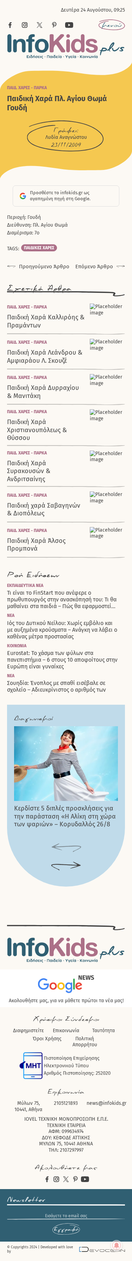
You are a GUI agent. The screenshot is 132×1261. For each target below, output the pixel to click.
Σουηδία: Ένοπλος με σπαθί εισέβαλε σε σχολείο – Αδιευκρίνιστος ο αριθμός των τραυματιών (56, 690)
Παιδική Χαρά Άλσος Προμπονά (36, 545)
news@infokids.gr (106, 1103)
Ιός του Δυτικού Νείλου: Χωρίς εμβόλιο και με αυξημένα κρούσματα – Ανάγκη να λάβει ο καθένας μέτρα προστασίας (62, 630)
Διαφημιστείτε (28, 1031)
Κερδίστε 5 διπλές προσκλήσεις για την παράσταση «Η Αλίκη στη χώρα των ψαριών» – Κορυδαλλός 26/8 (65, 816)
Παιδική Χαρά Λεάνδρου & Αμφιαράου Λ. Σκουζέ (44, 357)
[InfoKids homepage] (66, 46)
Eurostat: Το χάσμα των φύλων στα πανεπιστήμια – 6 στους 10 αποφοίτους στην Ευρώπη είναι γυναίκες (62, 660)
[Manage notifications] (116, 1245)
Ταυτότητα (103, 1031)
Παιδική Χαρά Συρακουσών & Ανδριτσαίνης (28, 471)
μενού (112, 25)
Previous (66, 848)
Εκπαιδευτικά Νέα (25, 585)
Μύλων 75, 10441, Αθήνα (28, 1106)
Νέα (10, 615)
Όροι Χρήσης (47, 1039)
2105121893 (66, 1103)
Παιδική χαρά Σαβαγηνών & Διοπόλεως (43, 510)
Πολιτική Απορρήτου (85, 1042)
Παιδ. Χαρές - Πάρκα (27, 87)
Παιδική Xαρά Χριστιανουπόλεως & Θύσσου (37, 430)
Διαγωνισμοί (33, 718)
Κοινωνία (16, 645)
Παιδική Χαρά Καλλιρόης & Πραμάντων (45, 321)
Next (66, 866)
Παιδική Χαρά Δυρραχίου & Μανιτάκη (43, 392)
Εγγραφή (66, 1229)
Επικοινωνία (66, 1031)
